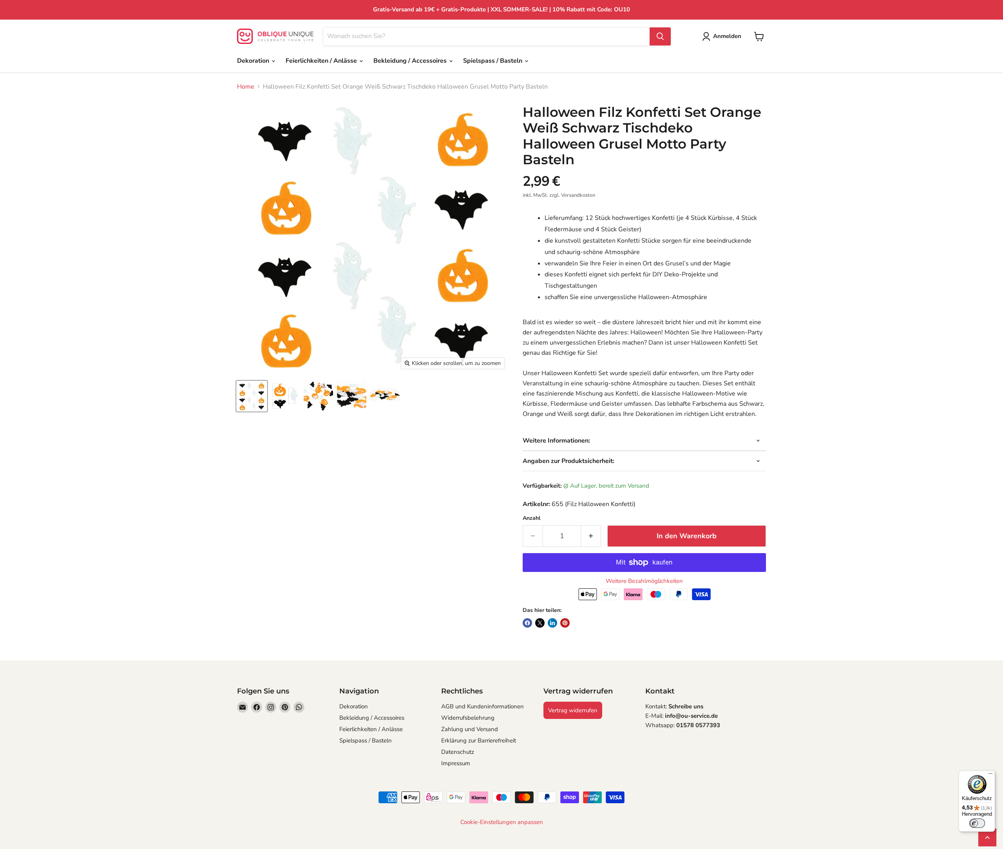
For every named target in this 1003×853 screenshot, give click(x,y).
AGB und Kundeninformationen (482, 706)
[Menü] (990, 775)
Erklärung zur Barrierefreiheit (478, 740)
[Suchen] (660, 36)
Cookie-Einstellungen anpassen (501, 822)
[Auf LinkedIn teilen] (552, 623)
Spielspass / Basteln (493, 60)
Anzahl (531, 518)
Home (245, 86)
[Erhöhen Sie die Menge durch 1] (591, 536)
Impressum (455, 763)
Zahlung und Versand (469, 729)
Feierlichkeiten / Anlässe (322, 60)
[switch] (977, 823)
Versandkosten (578, 195)
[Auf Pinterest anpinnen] (565, 623)
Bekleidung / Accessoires (410, 60)
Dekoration (254, 60)
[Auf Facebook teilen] (527, 623)
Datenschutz (457, 752)
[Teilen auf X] (540, 623)
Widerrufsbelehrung (467, 718)
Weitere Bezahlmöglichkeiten (644, 581)
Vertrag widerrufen (572, 710)
